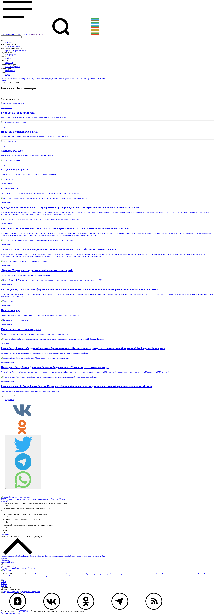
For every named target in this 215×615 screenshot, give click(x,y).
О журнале (5, 568)
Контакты (31, 568)
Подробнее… (6, 535)
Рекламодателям (21, 568)
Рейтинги (9, 63)
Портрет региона (11, 55)
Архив (12, 568)
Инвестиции (10, 59)
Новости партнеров (12, 67)
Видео (7, 75)
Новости (8, 42)
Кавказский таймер (12, 46)
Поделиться (9, 400)
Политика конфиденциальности (13, 613)
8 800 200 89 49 (24, 611)
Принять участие (36, 34)
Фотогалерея (10, 71)
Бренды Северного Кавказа (15, 51)
